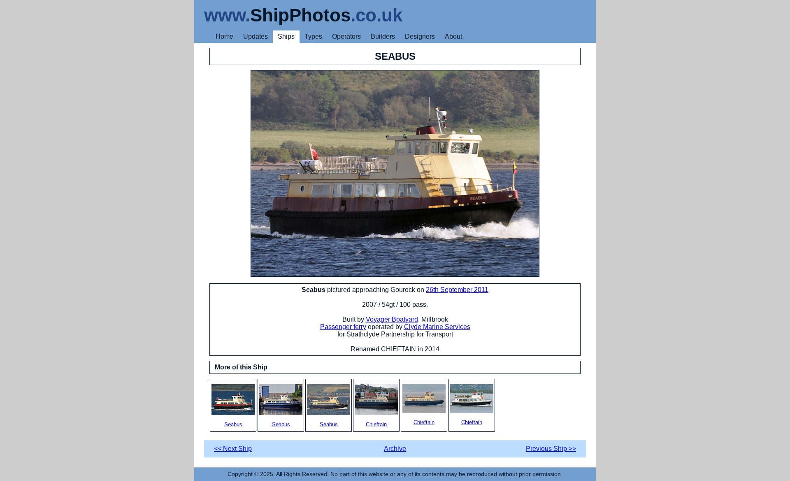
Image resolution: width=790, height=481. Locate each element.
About (453, 36)
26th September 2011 (457, 289)
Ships (286, 36)
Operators (346, 36)
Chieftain (376, 424)
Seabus (233, 424)
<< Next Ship (233, 448)
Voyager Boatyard (392, 319)
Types (313, 36)
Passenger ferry (343, 326)
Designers (420, 36)
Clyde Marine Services (437, 326)
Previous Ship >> (551, 448)
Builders (383, 36)
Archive (395, 448)
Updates (255, 36)
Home (224, 36)
